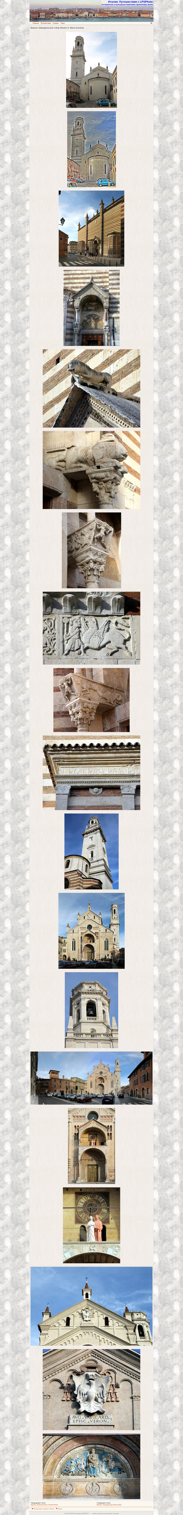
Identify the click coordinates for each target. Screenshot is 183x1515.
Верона (60, 1509)
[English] (151, 23)
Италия (52, 1509)
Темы (63, 23)
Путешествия (46, 23)
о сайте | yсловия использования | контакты (105, 1513)
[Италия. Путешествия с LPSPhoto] (91, 21)
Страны (56, 23)
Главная (36, 23)
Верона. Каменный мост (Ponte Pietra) (44, 1505)
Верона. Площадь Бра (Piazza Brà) (109, 1505)
